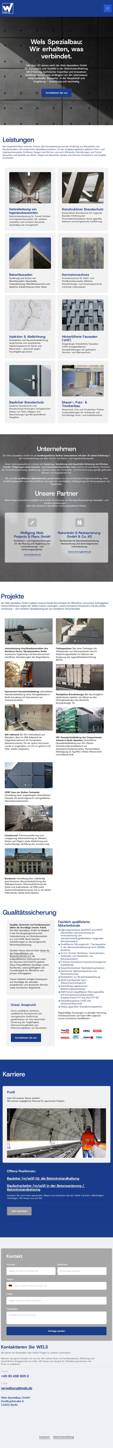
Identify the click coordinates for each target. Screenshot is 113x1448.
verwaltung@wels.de (16, 1388)
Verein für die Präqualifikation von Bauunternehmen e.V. (30, 953)
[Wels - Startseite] (8, 8)
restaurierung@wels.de (79, 551)
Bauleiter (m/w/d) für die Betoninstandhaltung (43, 1178)
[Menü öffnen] (107, 8)
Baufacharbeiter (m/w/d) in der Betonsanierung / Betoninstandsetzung (46, 1188)
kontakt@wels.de (32, 554)
